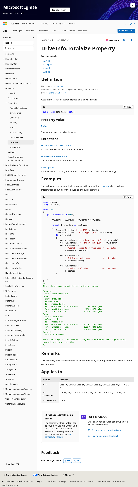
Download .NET (126, 30)
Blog (39, 481)
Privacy (62, 481)
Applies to (47, 72)
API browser (63, 40)
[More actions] (131, 40)
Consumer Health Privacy (81, 481)
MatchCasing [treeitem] (11, 296)
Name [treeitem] (12, 127)
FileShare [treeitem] (9, 233)
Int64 (43, 126)
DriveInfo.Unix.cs (56, 92)
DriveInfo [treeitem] (12, 93)
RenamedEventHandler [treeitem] (15, 335)
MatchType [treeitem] (10, 301)
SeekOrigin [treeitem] (10, 345)
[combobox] (18, 43)
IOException (47, 167)
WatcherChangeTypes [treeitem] (15, 404)
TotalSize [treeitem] (14, 142)
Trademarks (118, 481)
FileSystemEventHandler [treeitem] (16, 258)
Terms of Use (104, 481)
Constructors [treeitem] (13, 98)
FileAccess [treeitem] (10, 199)
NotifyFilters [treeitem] (10, 310)
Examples (47, 64)
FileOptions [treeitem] (10, 229)
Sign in (131, 23)
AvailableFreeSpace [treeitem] (18, 108)
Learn (44, 40)
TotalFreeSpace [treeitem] (16, 137)
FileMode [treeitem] (9, 219)
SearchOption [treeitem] (11, 340)
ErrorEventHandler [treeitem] (13, 189)
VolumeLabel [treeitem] (15, 147)
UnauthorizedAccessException (56, 145)
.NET (52, 40)
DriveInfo (105, 186)
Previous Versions (25, 481)
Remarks (47, 68)
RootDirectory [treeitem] (16, 132)
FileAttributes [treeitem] (11, 204)
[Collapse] (33, 37)
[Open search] (124, 23)
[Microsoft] (5, 23)
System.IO (58, 86)
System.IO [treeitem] (10, 54)
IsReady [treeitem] (13, 122)
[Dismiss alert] (132, 5)
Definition (47, 61)
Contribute (51, 481)
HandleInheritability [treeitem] (14, 273)
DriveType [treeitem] (14, 117)
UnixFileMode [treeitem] (11, 384)
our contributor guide (58, 435)
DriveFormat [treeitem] (15, 113)
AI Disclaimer (8, 481)
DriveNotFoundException (54, 156)
